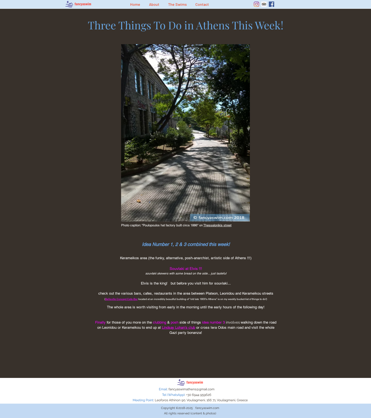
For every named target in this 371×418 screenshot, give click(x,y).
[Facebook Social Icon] (271, 4)
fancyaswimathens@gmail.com (191, 389)
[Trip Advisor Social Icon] (264, 4)
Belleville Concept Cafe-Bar (121, 299)
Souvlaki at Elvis (184, 268)
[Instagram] (256, 4)
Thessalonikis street (217, 225)
